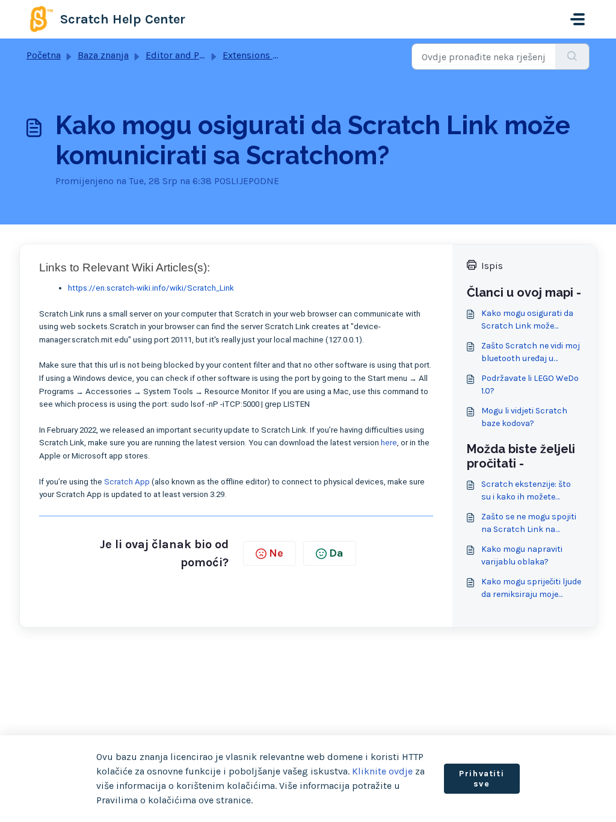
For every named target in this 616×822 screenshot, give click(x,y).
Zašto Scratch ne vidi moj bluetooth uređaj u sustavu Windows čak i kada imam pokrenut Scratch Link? (530, 353)
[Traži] (572, 56)
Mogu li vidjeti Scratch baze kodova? (524, 417)
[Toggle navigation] (577, 19)
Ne (276, 553)
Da (336, 553)
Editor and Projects (187, 55)
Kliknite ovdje (382, 771)
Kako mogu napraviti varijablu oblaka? (521, 555)
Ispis (492, 265)
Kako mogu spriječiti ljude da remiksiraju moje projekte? (531, 588)
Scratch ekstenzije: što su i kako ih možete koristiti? (526, 491)
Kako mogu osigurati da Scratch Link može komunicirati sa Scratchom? (527, 320)
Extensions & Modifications (284, 55)
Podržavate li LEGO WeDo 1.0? (530, 384)
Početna (43, 55)
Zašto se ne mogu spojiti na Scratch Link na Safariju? (528, 523)
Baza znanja (103, 55)
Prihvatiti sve (481, 779)
